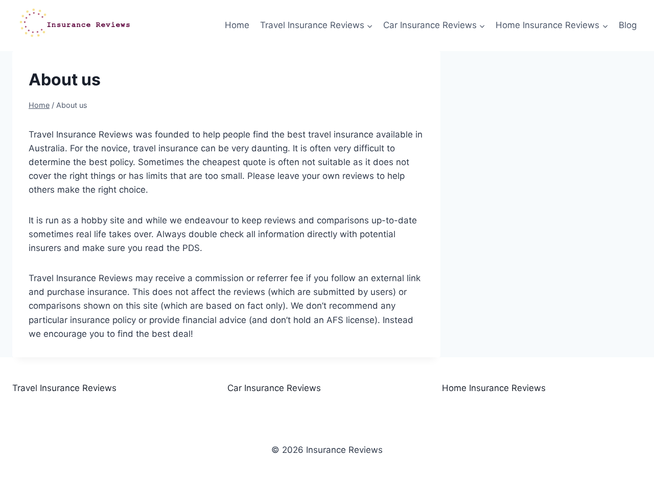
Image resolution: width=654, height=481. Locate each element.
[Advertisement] (556, 133)
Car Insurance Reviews (274, 388)
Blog (628, 25)
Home (237, 25)
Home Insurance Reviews (494, 388)
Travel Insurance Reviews (64, 388)
